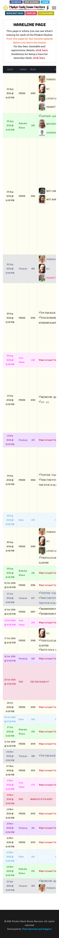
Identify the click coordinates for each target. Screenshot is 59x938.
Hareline (31, 13)
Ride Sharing (32, 2)
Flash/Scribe (46, 13)
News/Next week (14, 13)
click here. (42, 50)
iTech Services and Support (36, 928)
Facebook (16, 2)
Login (45, 2)
